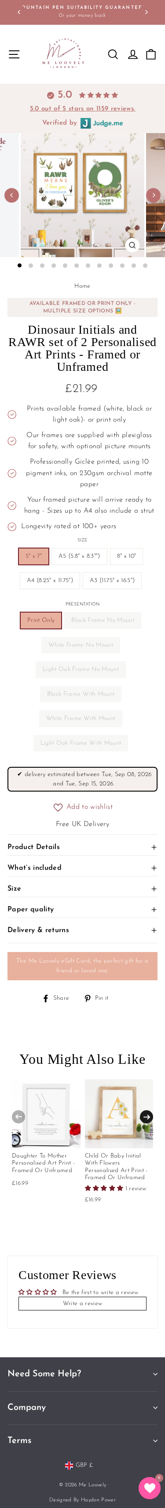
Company (26, 1407)
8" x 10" (126, 556)
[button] (150, 1488)
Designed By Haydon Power (82, 1500)
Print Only (41, 620)
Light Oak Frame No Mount (81, 669)
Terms (19, 1440)
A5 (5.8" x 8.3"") (79, 556)
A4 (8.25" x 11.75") (50, 580)
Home (82, 286)
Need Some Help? (44, 1374)
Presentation (82, 604)
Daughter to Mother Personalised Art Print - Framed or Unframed (43, 1163)
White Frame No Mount (80, 645)
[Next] (146, 12)
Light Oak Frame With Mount (80, 743)
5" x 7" (34, 556)
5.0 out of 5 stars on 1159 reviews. (83, 109)
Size (82, 540)
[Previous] (19, 12)
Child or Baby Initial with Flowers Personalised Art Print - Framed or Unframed (116, 1167)
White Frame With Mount (80, 718)
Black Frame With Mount (80, 694)
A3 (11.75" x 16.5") (112, 580)
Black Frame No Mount (102, 620)
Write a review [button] (83, 1303)
